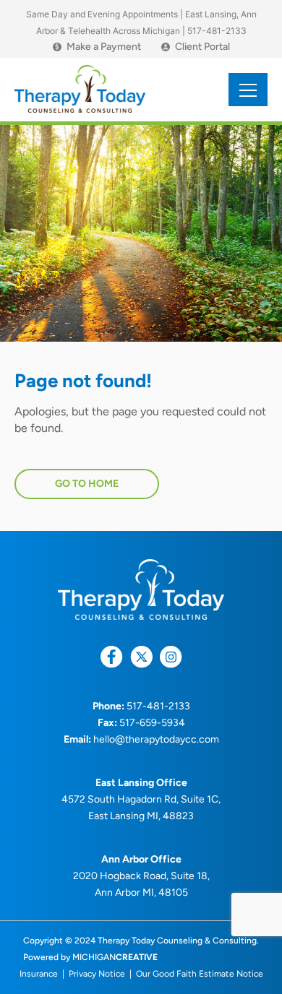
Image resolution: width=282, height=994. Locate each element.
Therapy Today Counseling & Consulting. (178, 940)
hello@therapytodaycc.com (156, 739)
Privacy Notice (97, 974)
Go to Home (87, 483)
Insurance (39, 974)
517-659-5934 (152, 723)
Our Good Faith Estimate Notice (199, 974)
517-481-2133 (217, 30)
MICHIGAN (115, 957)
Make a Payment (98, 47)
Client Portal (202, 47)
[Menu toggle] (248, 89)
